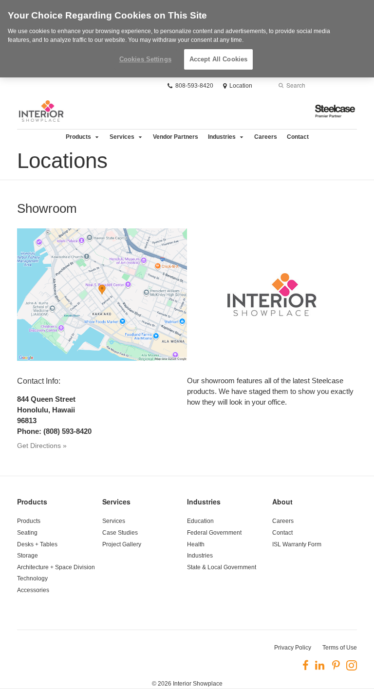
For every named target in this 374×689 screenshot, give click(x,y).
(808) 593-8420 (67, 431)
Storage (27, 555)
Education (200, 521)
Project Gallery (121, 544)
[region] (187, 38)
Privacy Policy (292, 647)
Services (122, 136)
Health (196, 544)
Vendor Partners (175, 136)
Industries (222, 136)
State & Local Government (221, 567)
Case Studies (120, 532)
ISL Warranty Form (296, 544)
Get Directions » (42, 445)
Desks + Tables (37, 544)
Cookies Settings (145, 59)
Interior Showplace (198, 683)
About (282, 501)
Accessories (33, 590)
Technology (32, 578)
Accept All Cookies (218, 59)
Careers (265, 136)
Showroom (47, 208)
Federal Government (214, 532)
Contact (298, 136)
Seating (27, 532)
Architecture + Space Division (56, 567)
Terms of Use (339, 647)
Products (78, 136)
